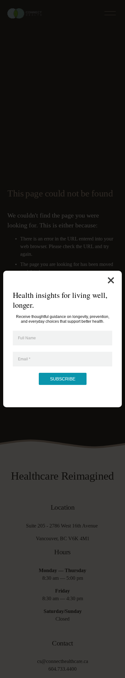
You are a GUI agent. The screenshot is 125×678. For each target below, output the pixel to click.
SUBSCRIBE (62, 378)
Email (24, 359)
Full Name (27, 338)
